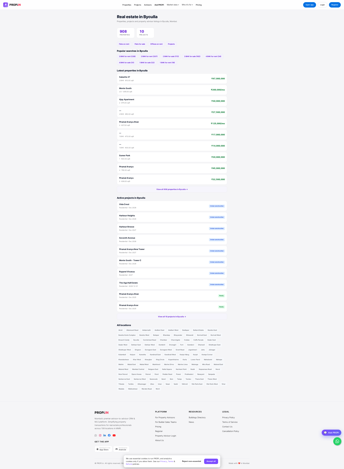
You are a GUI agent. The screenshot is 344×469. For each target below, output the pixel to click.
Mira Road (206, 364)
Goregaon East (150, 350)
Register (334, 5)
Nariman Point (181, 369)
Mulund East (218, 364)
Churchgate (175, 340)
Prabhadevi (189, 374)
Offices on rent (156, 44)
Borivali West (216, 335)
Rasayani (200, 374)
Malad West (144, 364)
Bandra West (144, 335)
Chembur (163, 340)
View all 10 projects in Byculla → (172, 316)
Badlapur (185, 330)
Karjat (195, 355)
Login (322, 5)
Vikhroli (185, 384)
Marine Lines (183, 364)
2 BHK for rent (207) (149, 56)
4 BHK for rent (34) (213, 56)
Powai (178, 374)
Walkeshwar (133, 389)
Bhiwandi (189, 335)
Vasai (168, 384)
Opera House (136, 374)
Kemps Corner (207, 355)
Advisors (148, 5)
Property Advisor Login (165, 436)
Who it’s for (187, 5)
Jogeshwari (192, 350)
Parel (157, 374)
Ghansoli (201, 345)
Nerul (218, 369)
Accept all (211, 461)
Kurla (185, 360)
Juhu (203, 350)
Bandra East (212, 330)
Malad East (132, 364)
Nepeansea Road (205, 369)
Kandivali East (155, 355)
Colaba (186, 340)
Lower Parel (195, 360)
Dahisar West (150, 345)
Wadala (121, 389)
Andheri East (159, 330)
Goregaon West (166, 350)
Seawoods (153, 379)
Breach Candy (124, 340)
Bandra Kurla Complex (127, 335)
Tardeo (188, 379)
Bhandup (166, 335)
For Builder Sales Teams (166, 422)
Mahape (219, 360)
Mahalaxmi (208, 360)
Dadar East (211, 340)
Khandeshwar (124, 360)
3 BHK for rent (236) (127, 56)
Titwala (121, 384)
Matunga (195, 364)
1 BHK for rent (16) (167, 63)
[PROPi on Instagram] (100, 435)
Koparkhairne (173, 360)
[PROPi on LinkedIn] (104, 435)
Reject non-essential (191, 461)
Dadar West (123, 345)
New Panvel (123, 374)
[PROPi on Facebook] (109, 435)
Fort (181, 345)
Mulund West (123, 369)
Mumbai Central (138, 369)
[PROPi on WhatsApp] (96, 435)
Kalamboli (122, 355)
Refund (129, 464)
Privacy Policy (228, 417)
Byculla (136, 340)
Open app (310, 5)
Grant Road (180, 350)
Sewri (164, 379)
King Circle (160, 360)
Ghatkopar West (125, 350)
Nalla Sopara (167, 369)
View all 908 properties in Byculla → (172, 189)
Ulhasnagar (142, 384)
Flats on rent (124, 44)
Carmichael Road (149, 340)
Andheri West (173, 330)
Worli (158, 389)
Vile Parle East (197, 384)
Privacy (163, 461)
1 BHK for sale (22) (147, 63)
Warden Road (147, 389)
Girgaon (138, 350)
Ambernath (146, 330)
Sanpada (211, 374)
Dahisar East (136, 345)
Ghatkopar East (214, 345)
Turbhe (131, 384)
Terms (170, 461)
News (191, 422)
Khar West (137, 360)
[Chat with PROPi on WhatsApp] (337, 441)
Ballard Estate (198, 330)
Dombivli (162, 345)
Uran (160, 384)
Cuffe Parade (198, 340)
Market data (173, 5)
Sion (171, 379)
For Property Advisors (165, 417)
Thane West (212, 379)
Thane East (199, 379)
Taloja (179, 379)
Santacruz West (140, 379)
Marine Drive (169, 364)
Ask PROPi (159, 5)
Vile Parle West (212, 384)
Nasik (193, 369)
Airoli (120, 330)
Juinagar (212, 350)
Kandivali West (170, 355)
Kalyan (132, 355)
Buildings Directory (197, 417)
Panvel (148, 374)
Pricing (199, 5)
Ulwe (152, 384)
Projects (137, 5)
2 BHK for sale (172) (171, 56)
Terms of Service (229, 422)
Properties (126, 5)
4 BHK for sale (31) (126, 63)
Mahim (121, 364)
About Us (159, 440)
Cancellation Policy (230, 431)
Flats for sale (140, 44)
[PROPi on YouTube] (114, 435)
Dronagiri (172, 345)
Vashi (176, 384)
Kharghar (148, 360)
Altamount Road (132, 330)
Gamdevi (190, 345)
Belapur (156, 335)
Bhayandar (178, 335)
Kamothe (142, 355)
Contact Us (227, 426)
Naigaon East (153, 369)
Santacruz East (124, 379)
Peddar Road (167, 374)
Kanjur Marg (184, 355)
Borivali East (202, 335)
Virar (223, 384)
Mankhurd (156, 364)
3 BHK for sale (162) (192, 56)
